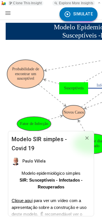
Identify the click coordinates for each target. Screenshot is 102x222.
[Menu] (8, 13)
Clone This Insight (27, 3)
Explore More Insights (76, 3)
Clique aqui (22, 200)
